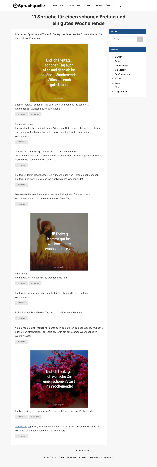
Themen (98, 5)
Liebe (88, 5)
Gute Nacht (120, 70)
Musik (118, 87)
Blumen (118, 57)
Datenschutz (94, 457)
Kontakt (82, 457)
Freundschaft (74, 5)
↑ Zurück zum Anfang (78, 450)
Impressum (108, 457)
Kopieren (21, 114)
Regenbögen (121, 91)
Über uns (110, 5)
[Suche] (140, 39)
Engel (117, 61)
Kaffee (118, 78)
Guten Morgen (23, 426)
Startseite (58, 5)
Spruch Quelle (58, 457)
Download (35, 114)
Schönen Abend (123, 74)
